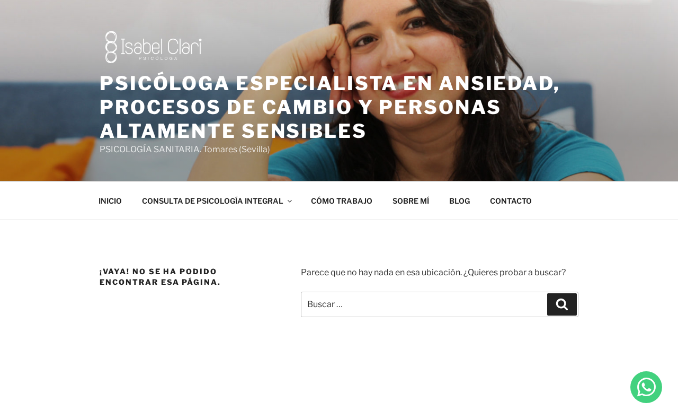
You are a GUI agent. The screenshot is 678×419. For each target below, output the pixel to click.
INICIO (110, 200)
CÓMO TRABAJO (341, 200)
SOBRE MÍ (410, 200)
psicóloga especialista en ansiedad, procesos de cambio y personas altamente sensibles (330, 107)
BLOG (459, 200)
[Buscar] (562, 304)
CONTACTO (511, 200)
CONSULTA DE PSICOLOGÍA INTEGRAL (212, 200)
